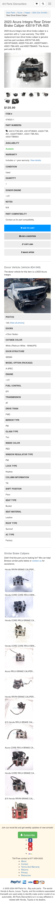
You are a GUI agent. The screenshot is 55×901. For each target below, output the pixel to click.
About (23, 861)
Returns (24, 869)
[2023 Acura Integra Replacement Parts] (27, 295)
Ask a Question (28, 236)
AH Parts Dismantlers (14, 4)
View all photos (17, 322)
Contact (24, 864)
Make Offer (28, 252)
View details (35, 160)
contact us (37, 560)
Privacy (24, 872)
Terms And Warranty (30, 866)
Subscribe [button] (29, 835)
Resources (26, 875)
